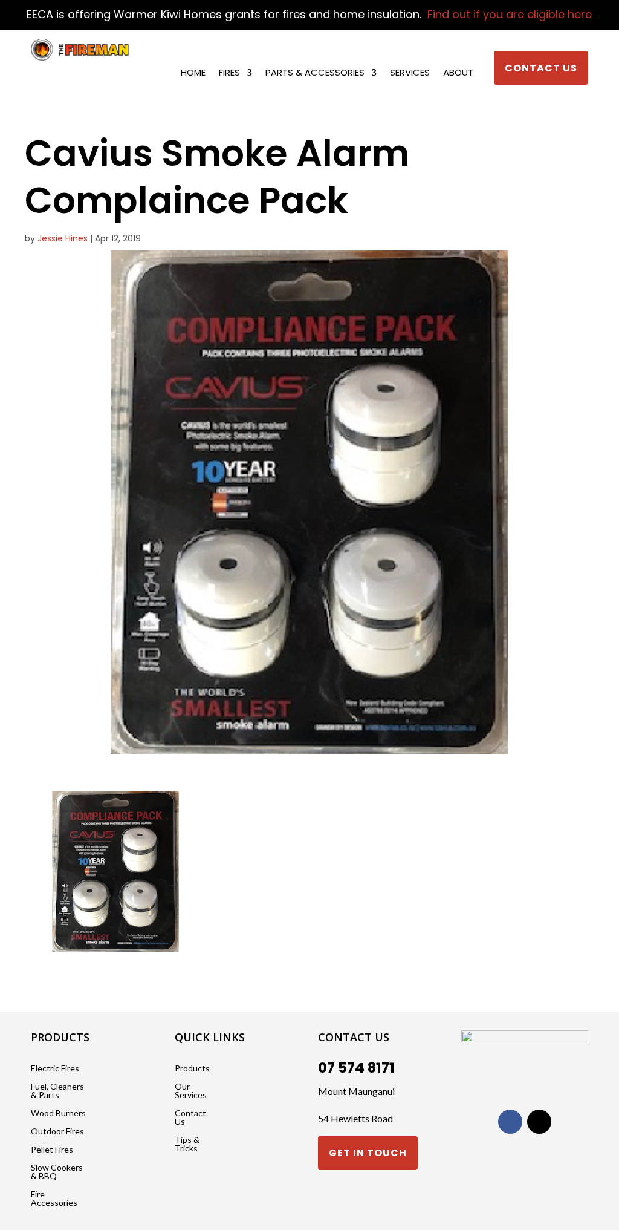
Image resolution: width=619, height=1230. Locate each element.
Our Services (191, 1091)
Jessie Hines (62, 238)
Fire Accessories (54, 1199)
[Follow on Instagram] (539, 1122)
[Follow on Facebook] (510, 1122)
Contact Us (541, 68)
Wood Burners (58, 1113)
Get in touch (368, 1153)
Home (193, 73)
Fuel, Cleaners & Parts (57, 1091)
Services (410, 73)
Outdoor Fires (57, 1131)
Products (192, 1068)
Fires (229, 73)
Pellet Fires (52, 1149)
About (458, 73)
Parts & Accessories (315, 73)
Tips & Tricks (187, 1144)
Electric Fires (55, 1068)
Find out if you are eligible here (509, 14)
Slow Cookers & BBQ (57, 1172)
